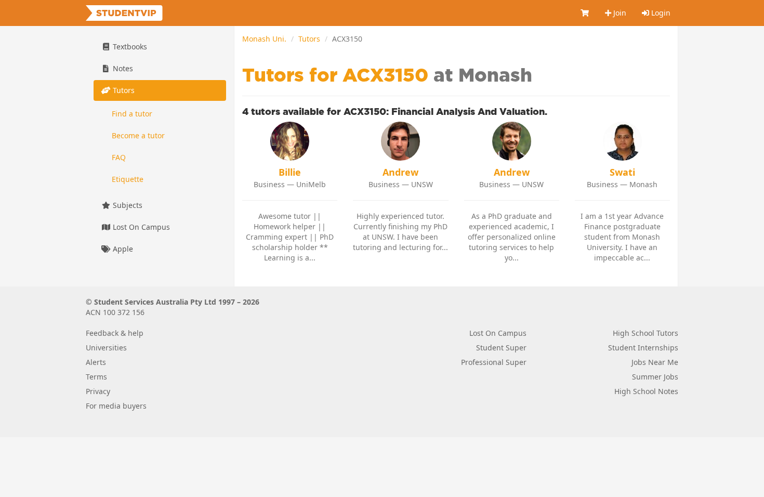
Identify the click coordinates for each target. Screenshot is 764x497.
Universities (106, 347)
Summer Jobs (655, 377)
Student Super (501, 347)
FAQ (119, 157)
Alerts (96, 362)
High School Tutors (645, 333)
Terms (96, 377)
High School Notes (646, 391)
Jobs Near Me (654, 362)
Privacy (98, 391)
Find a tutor (132, 114)
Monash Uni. (264, 39)
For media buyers (116, 406)
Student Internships (643, 347)
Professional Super (493, 362)
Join (618, 13)
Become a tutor (138, 135)
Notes (122, 68)
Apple (122, 249)
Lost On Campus (140, 227)
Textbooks (129, 46)
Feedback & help (114, 333)
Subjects (126, 205)
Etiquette (127, 179)
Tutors (309, 39)
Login (659, 13)
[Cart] (585, 13)
